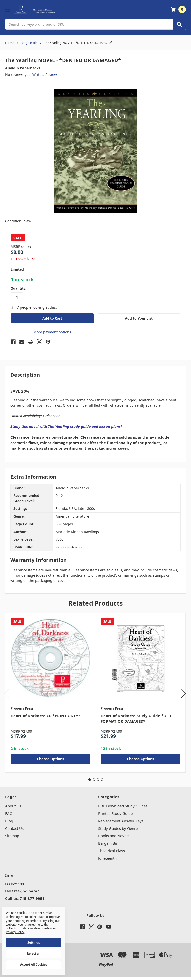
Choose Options (50, 758)
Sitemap (12, 835)
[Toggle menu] (7, 9)
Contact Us (14, 828)
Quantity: (18, 288)
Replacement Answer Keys (120, 820)
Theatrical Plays (111, 850)
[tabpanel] (50, 692)
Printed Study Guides (116, 813)
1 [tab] (89, 779)
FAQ (9, 813)
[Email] (21, 341)
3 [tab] (98, 779)
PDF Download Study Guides (122, 805)
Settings (33, 942)
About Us (13, 805)
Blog (9, 820)
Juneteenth (107, 858)
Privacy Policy (15, 932)
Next (183, 693)
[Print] (30, 341)
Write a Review (44, 74)
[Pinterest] (48, 341)
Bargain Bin (108, 843)
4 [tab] (102, 779)
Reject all (34, 953)
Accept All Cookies (33, 964)
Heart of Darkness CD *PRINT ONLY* (45, 715)
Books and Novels (113, 835)
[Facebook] (13, 341)
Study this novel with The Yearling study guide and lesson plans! (66, 426)
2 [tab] (94, 779)
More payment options (52, 332)
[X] (39, 341)
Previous (6, 693)
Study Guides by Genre (118, 828)
